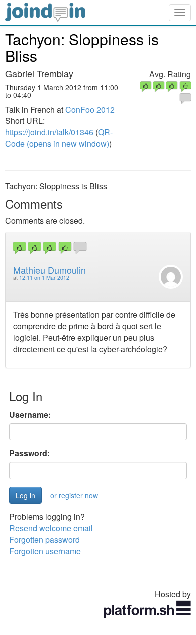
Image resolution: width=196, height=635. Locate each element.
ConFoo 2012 (90, 109)
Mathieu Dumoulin (49, 269)
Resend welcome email (51, 528)
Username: (30, 414)
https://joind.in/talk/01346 (49, 132)
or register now (74, 495)
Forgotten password (44, 539)
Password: (29, 453)
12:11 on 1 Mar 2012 (44, 277)
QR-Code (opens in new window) (59, 137)
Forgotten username (45, 551)
